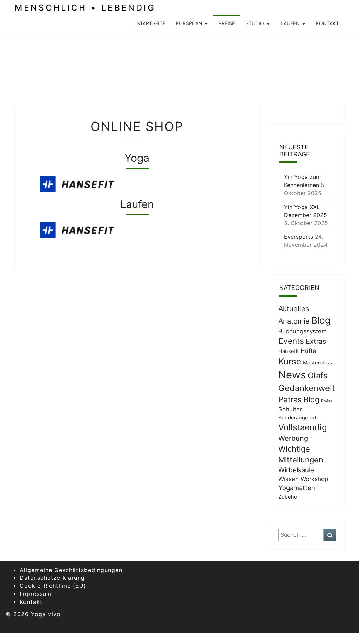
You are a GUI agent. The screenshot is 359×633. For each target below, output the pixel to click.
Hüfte (308, 350)
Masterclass (317, 363)
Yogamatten (296, 488)
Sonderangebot (297, 418)
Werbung (293, 438)
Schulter (290, 409)
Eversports (298, 236)
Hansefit (288, 351)
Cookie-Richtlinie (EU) (53, 585)
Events (291, 341)
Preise (226, 23)
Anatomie (294, 321)
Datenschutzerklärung (52, 577)
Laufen (290, 23)
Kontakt (327, 23)
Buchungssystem (302, 331)
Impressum (36, 593)
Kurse (289, 361)
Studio (254, 23)
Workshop (314, 478)
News (292, 375)
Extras (316, 341)
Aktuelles (293, 309)
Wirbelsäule (296, 470)
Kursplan (189, 23)
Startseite (151, 23)
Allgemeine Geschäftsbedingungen (71, 569)
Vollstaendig (302, 427)
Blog (321, 320)
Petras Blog (298, 399)
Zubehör (288, 497)
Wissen (288, 478)
